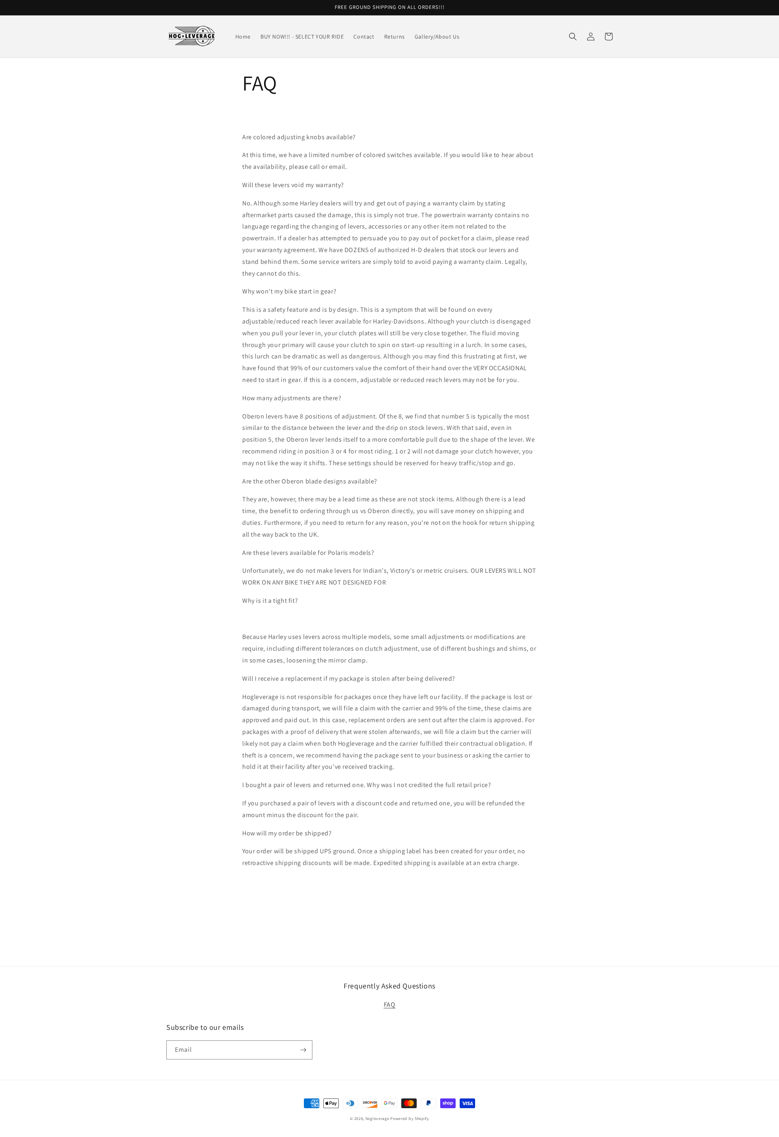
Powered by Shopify (409, 1118)
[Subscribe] (303, 1049)
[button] (573, 36)
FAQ (390, 1004)
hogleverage (378, 1118)
